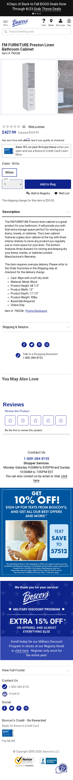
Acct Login (60, 25)
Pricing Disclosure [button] (36, 310)
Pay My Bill (8, 740)
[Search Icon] (6, 31)
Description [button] (11, 212)
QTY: (6, 179)
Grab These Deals (47, 9)
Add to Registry (40, 193)
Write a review (36, 126)
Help (44, 25)
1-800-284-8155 (33, 357)
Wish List (64, 193)
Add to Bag (48, 184)
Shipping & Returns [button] (15, 327)
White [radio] (9, 172)
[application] (61, 768)
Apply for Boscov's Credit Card (20, 725)
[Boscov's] (20, 22)
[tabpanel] (36, 5)
